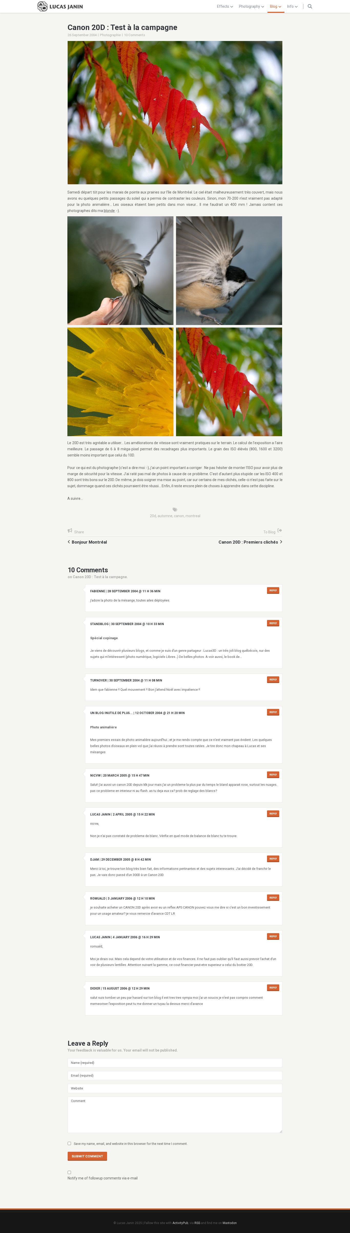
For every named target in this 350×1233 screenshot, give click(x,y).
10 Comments (134, 35)
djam (94, 859)
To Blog (269, 532)
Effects (223, 6)
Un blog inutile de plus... (111, 713)
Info (290, 6)
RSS (197, 1223)
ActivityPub (180, 1223)
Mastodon (230, 1223)
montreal (193, 516)
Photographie (110, 35)
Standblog (99, 624)
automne (165, 516)
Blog (273, 6)
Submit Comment (87, 1156)
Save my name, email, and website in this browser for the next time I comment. (131, 1144)
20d (153, 516)
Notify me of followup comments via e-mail (103, 1178)
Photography (249, 6)
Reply (273, 590)
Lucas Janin (100, 814)
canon (179, 516)
